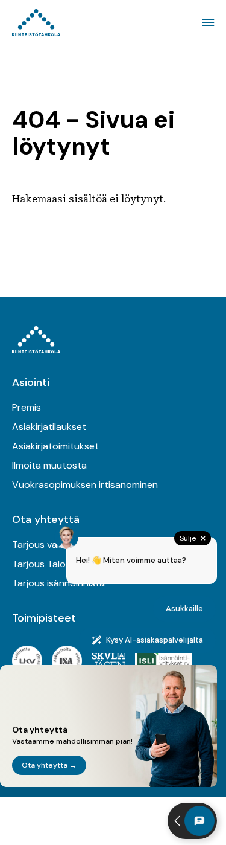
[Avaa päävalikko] (206, 22)
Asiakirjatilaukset (49, 426)
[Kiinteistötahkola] (36, 22)
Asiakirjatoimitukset (55, 446)
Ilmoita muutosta (49, 465)
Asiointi (30, 382)
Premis (26, 407)
